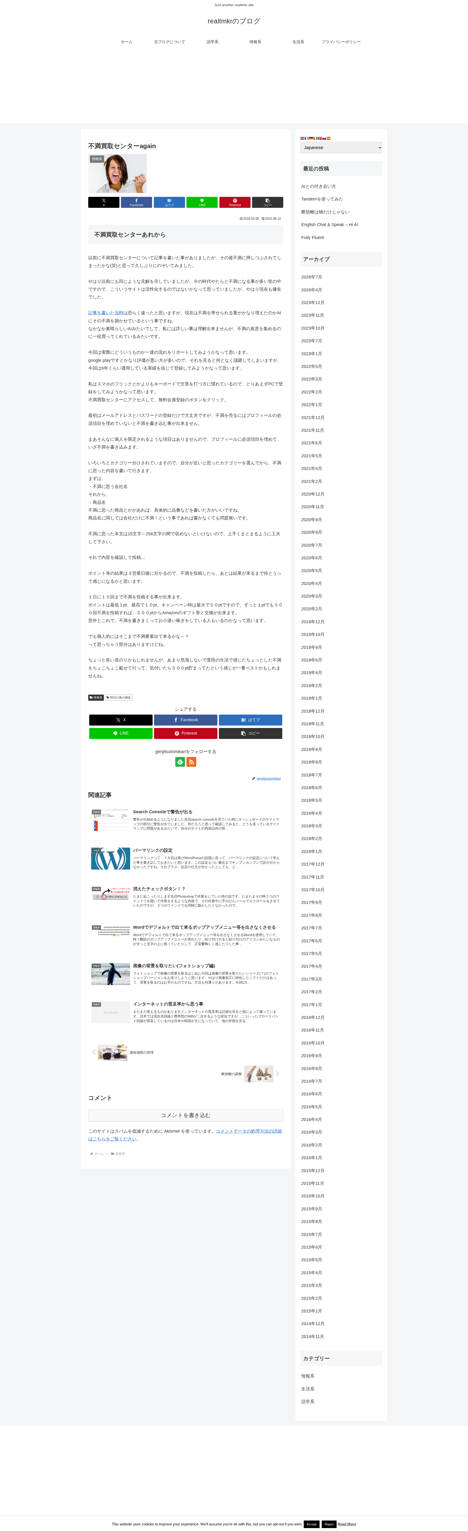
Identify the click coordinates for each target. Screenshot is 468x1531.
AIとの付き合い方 (318, 186)
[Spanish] (329, 137)
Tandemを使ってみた (322, 199)
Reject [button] (329, 1524)
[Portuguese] (320, 137)
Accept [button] (312, 1524)
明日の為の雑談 (120, 697)
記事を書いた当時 (105, 312)
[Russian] (324, 137)
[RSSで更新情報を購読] (191, 762)
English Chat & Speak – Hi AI (329, 224)
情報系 (98, 697)
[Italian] (315, 137)
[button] (267, 202)
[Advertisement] (234, 89)
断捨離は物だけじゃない (325, 212)
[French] (307, 137)
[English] (302, 137)
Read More (347, 1524)
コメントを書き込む (186, 1115)
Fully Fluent (312, 237)
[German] (311, 137)
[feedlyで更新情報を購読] (180, 762)
